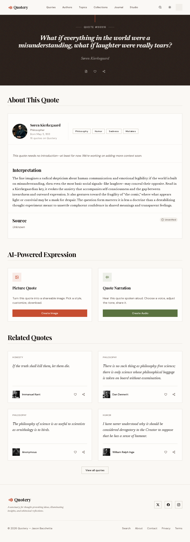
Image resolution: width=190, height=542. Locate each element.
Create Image (49, 313)
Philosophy (81, 131)
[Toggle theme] (169, 7)
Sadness (114, 131)
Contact (152, 528)
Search (126, 528)
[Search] (160, 7)
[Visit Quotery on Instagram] (178, 504)
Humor (98, 131)
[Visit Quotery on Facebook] (168, 504)
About (139, 528)
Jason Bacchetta (42, 528)
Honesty (17, 357)
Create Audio (140, 313)
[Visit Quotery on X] (158, 504)
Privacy (166, 528)
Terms (178, 528)
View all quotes (95, 470)
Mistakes (131, 131)
